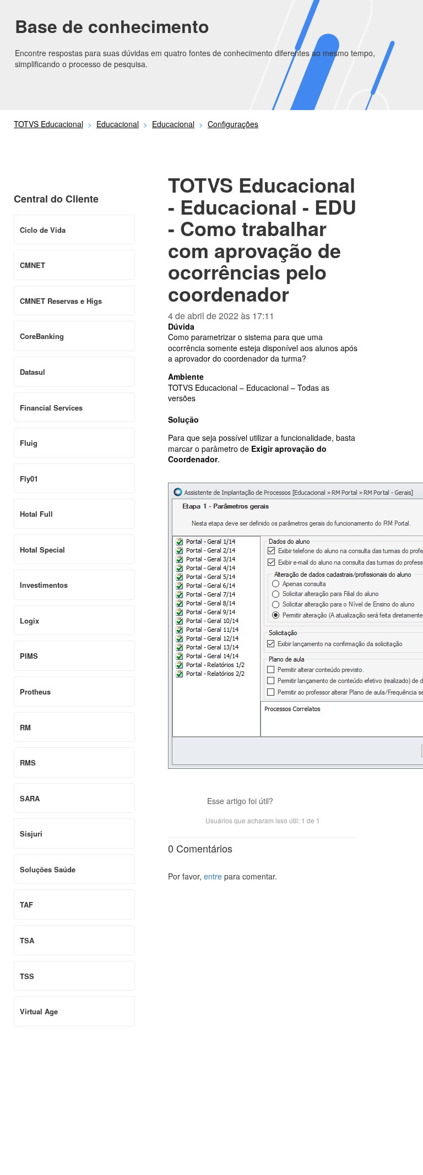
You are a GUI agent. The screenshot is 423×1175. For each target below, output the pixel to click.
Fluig (28, 443)
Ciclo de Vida (43, 230)
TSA (27, 940)
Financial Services (51, 407)
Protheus (35, 691)
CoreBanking (42, 336)
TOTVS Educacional (48, 123)
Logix (29, 620)
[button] (287, 802)
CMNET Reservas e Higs (61, 301)
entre (213, 876)
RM (25, 727)
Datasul (32, 372)
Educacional (117, 123)
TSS (27, 976)
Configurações (233, 123)
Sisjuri (31, 833)
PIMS (29, 656)
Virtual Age (39, 1011)
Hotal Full (36, 514)
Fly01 (29, 478)
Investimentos (44, 585)
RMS (28, 762)
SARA (30, 798)
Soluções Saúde (47, 869)
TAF (26, 904)
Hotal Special (42, 549)
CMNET (32, 265)
